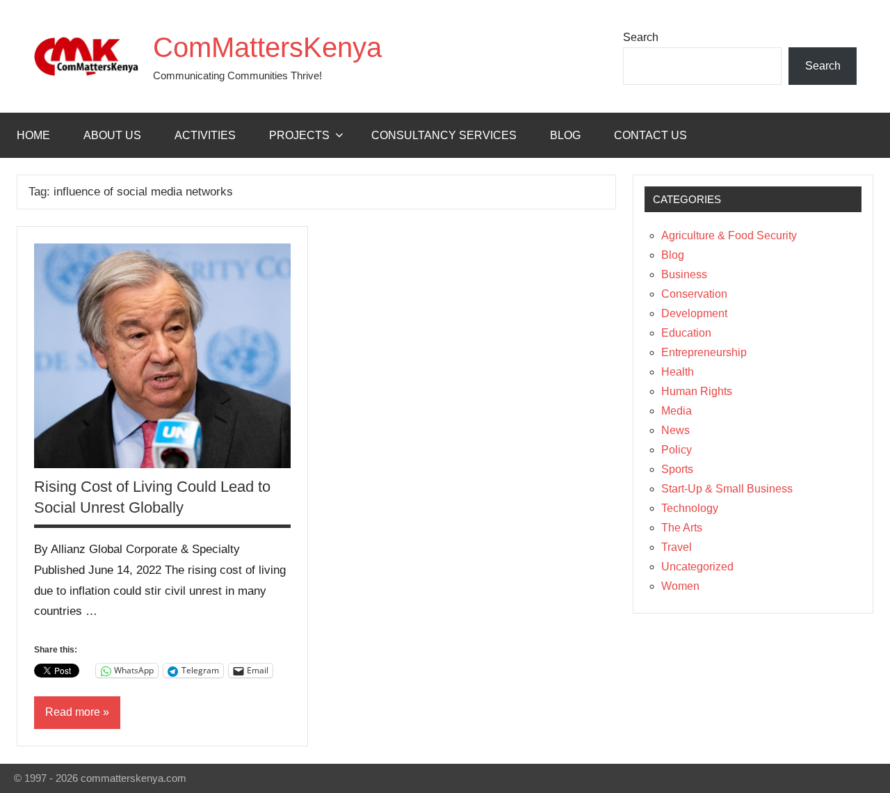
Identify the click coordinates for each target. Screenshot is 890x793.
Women (680, 586)
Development (694, 313)
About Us (112, 135)
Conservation (694, 294)
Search (640, 37)
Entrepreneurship (704, 352)
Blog (565, 135)
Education (686, 333)
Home (33, 135)
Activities (205, 135)
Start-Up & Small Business (727, 489)
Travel (676, 547)
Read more (72, 712)
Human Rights (696, 391)
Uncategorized (697, 566)
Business (684, 274)
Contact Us (650, 135)
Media (676, 411)
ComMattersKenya (267, 47)
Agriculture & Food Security (729, 235)
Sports (677, 469)
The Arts (681, 528)
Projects (299, 135)
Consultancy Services (444, 135)
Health (677, 372)
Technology (689, 508)
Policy (676, 450)
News (675, 430)
